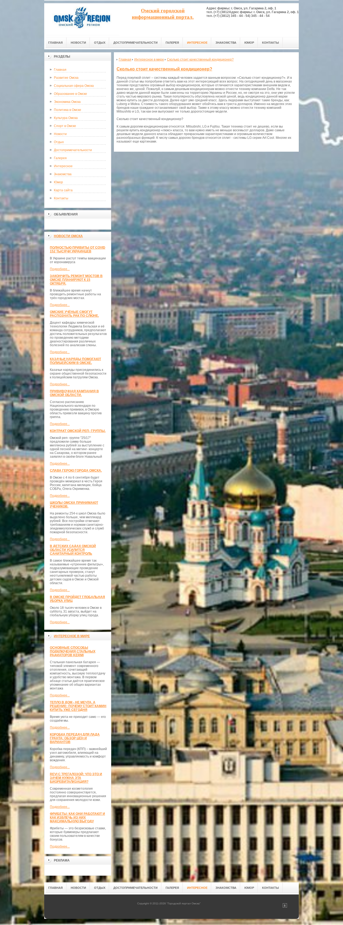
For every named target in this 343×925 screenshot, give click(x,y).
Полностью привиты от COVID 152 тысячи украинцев (77, 249)
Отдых (59, 142)
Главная (60, 70)
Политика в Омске (67, 110)
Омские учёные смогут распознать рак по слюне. (74, 314)
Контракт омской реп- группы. (78, 431)
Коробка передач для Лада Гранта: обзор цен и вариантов (75, 738)
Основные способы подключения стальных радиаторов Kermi (72, 651)
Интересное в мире (72, 636)
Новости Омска (68, 236)
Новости (60, 134)
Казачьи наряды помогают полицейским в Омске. (75, 361)
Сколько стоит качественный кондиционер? (164, 69)
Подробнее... (60, 269)
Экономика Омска (67, 102)
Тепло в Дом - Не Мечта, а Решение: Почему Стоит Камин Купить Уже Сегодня (78, 706)
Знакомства (63, 174)
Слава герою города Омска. (76, 470)
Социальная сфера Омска (74, 86)
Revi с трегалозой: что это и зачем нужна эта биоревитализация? (76, 778)
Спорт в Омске (65, 126)
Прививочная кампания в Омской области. (74, 393)
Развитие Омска (66, 78)
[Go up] (285, 906)
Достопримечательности (73, 150)
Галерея (60, 158)
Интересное (63, 166)
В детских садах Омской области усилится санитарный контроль (73, 549)
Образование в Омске (70, 94)
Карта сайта (63, 190)
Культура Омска (66, 118)
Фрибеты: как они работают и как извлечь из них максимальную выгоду (77, 817)
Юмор (58, 182)
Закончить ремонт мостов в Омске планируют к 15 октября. (76, 279)
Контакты (61, 198)
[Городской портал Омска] (81, 19)
